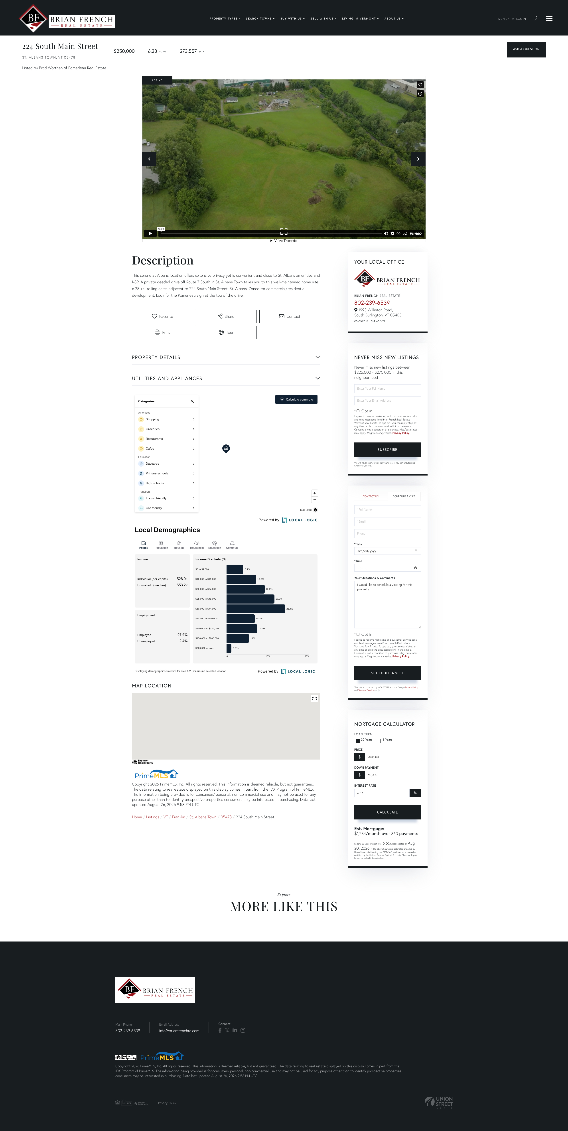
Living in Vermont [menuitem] (359, 19)
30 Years (367, 740)
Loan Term (363, 734)
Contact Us (361, 321)
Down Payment (366, 768)
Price (358, 750)
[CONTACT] (526, 49)
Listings (152, 816)
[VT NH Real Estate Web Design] (439, 1103)
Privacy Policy (400, 433)
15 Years (386, 740)
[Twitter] (227, 1030)
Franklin (178, 816)
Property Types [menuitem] (224, 19)
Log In (521, 19)
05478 (226, 816)
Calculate (387, 812)
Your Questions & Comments (374, 578)
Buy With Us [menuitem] (291, 19)
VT (166, 816)
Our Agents (378, 321)
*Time (358, 561)
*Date (358, 544)
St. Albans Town (202, 816)
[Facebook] (220, 1030)
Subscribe (387, 449)
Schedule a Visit (404, 496)
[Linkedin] (235, 1030)
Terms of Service (366, 690)
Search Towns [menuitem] (259, 19)
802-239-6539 (372, 302)
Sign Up (503, 19)
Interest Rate (365, 786)
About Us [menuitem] (393, 19)
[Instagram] (243, 1030)
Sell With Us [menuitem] (321, 19)
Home (137, 816)
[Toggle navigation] (549, 18)
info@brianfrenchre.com (179, 1030)
